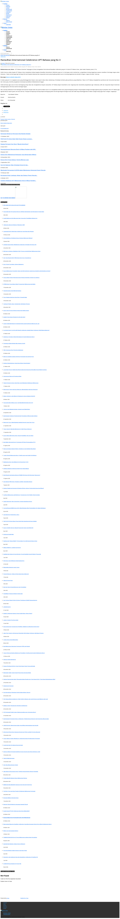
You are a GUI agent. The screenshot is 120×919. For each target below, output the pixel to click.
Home (2, 55)
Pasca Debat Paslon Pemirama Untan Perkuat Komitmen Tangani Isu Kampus (21, 277)
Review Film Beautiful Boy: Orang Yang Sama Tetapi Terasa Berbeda (19, 666)
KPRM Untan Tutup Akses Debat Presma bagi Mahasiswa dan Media (19, 284)
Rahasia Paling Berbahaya (9, 659)
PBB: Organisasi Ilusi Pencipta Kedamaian (13, 350)
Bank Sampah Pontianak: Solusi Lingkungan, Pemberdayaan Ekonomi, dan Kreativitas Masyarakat (26, 718)
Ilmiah (7, 13)
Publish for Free (24, 898)
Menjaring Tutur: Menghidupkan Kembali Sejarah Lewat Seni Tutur (19, 422)
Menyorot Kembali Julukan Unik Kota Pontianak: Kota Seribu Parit (18, 356)
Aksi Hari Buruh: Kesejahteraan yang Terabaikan (14, 587)
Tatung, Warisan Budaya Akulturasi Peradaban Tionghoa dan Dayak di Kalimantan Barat (24, 653)
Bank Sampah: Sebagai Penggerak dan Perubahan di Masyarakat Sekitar (20, 415)
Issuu (8, 898)
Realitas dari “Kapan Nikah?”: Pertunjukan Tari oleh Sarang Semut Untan (20, 541)
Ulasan (8, 17)
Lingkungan (9, 10)
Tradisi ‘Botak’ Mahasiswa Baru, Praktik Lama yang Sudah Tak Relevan (19, 455)
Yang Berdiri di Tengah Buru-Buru (11, 514)
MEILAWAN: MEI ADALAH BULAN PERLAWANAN (14, 205)
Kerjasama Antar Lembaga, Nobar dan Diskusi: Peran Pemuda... (19, 175)
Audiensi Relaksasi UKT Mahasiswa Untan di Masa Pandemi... (18, 180)
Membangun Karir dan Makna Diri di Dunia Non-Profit (15, 462)
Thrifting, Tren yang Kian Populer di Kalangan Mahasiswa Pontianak (19, 791)
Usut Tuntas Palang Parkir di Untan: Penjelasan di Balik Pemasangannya (20, 600)
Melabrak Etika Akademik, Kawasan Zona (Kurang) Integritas (17, 784)
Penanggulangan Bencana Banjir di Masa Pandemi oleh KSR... (18, 149)
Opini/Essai (9, 21)
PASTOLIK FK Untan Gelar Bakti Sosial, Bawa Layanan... (17, 139)
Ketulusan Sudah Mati (8, 534)
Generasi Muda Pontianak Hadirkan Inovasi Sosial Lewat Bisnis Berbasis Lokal (21, 751)
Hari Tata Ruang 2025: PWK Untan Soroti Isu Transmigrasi (17, 257)
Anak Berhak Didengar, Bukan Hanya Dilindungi (14, 844)
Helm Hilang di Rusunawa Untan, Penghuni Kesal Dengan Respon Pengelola (20, 771)
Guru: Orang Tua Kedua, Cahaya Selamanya (13, 264)
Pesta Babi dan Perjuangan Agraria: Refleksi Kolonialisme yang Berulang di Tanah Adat (23, 211)
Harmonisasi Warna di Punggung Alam (12, 376)
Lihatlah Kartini (7, 606)
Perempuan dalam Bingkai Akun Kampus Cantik (14, 343)
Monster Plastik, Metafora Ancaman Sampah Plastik (15, 804)
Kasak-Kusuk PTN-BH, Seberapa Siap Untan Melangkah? (16, 811)
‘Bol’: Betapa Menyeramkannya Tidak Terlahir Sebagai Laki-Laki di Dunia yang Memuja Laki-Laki (25, 699)
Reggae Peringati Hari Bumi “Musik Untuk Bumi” (15, 144)
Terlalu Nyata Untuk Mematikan (10, 639)
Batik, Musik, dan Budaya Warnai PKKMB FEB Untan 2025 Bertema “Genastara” (21, 475)
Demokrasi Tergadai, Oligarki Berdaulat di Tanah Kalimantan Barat (19, 336)
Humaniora (9, 14)
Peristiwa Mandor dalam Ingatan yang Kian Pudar (15, 850)
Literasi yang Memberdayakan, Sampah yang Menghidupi (16, 409)
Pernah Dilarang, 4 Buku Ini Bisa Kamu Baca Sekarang (16, 574)
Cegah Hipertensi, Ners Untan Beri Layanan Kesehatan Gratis (17, 501)
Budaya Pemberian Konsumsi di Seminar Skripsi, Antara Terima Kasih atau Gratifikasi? (23, 488)
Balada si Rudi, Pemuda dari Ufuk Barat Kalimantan (15, 705)
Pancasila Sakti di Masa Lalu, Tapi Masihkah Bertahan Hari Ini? (18, 402)
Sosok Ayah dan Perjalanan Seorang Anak (13, 745)
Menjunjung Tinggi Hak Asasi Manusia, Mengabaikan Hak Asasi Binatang (20, 389)
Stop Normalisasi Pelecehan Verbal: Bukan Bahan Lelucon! (16, 692)
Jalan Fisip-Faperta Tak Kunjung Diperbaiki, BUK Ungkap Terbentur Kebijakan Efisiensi (23, 633)
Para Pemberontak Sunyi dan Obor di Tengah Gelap (15, 297)
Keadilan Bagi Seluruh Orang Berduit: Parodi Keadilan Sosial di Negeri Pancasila (22, 554)
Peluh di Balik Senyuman (8, 758)
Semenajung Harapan (8, 685)
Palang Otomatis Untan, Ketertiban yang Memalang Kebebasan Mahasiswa (20, 383)
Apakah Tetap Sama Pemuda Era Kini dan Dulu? (14, 317)
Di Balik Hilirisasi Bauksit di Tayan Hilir (12, 863)
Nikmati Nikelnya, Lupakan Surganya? (12, 547)
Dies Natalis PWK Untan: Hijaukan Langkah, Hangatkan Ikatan (17, 481)
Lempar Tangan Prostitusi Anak (10, 620)
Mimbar (5, 19)
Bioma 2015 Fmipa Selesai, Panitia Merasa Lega (15, 159)
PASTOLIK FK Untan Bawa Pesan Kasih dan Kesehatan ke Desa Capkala (20, 521)
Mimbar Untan (7, 913)
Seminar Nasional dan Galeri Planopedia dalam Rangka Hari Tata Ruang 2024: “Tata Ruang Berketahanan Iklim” (29, 679)
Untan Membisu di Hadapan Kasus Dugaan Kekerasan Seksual (17, 238)
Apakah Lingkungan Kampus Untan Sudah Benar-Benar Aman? (17, 613)
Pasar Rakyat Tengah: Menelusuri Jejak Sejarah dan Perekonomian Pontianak (21, 738)
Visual (4, 23)
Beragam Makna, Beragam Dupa (10, 797)
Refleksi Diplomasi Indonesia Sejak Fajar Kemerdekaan (16, 468)
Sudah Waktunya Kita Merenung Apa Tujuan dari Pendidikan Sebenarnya (20, 218)
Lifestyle (8, 12)
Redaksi (5, 3)
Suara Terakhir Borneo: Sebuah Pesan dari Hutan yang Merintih (18, 527)
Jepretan (8, 24)
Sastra (8, 20)
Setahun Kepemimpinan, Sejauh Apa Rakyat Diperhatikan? (16, 363)
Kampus (8, 6)
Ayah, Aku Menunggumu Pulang (10, 765)
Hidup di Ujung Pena (8, 580)
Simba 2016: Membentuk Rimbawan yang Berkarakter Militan (18, 154)
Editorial (8, 16)
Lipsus (7, 8)
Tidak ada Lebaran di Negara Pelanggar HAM (14, 224)
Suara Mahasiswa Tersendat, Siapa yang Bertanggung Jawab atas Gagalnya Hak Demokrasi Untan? (26, 271)
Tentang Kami (6, 914)
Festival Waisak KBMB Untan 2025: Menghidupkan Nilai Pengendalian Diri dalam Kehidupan (24, 508)
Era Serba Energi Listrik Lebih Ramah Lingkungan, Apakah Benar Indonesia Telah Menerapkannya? (26, 330)
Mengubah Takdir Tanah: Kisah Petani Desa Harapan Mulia (17, 672)
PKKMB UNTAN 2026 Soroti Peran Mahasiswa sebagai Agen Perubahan (20, 837)
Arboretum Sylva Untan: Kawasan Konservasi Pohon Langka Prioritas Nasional (21, 732)
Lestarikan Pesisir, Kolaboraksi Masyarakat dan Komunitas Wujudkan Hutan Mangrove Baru (25, 369)
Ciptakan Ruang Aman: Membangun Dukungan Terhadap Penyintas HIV (19, 244)
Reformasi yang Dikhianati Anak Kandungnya (13, 560)
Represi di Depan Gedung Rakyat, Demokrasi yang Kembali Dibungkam (19, 448)
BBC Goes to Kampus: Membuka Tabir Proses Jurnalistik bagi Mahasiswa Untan (21, 251)
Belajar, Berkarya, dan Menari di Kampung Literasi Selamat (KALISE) (19, 396)
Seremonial (9, 9)
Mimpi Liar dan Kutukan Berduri (10, 830)
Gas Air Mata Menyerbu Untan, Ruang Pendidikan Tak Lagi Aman (18, 435)
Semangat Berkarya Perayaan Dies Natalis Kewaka (15, 133)
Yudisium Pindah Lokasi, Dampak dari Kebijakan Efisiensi (16, 304)
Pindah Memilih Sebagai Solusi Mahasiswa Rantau (15, 778)
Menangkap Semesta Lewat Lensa (11, 567)
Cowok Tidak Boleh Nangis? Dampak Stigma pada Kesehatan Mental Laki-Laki (21, 323)
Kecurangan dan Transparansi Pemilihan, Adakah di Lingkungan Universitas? (21, 626)
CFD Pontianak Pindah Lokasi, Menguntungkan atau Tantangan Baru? (19, 712)
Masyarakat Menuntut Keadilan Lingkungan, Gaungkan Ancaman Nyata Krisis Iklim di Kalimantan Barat (27, 824)
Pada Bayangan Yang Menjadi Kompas (12, 290)
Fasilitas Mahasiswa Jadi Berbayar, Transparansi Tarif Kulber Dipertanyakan (21, 494)
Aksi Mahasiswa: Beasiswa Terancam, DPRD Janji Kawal (16, 646)
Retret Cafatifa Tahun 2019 (13, 77)
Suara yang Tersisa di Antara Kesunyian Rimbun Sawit (16, 310)
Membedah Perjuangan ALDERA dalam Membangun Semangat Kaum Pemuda (23, 170)
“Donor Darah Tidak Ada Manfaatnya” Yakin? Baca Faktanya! (17, 429)
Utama (7, 5)
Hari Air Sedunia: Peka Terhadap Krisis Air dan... (14, 165)
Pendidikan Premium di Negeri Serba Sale (13, 593)
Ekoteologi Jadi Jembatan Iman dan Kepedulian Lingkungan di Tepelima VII (20, 857)
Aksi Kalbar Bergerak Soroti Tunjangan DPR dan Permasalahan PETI (19, 442)
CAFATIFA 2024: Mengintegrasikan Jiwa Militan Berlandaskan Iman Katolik (20, 725)
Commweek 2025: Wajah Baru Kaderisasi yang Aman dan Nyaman (18, 231)
